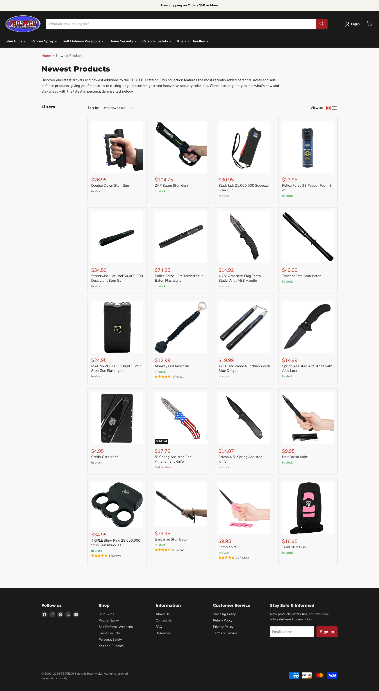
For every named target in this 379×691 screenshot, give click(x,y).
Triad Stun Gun (294, 547)
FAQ (159, 627)
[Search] (321, 24)
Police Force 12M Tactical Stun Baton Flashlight (179, 278)
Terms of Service (225, 633)
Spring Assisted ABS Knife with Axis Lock (307, 368)
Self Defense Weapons (82, 41)
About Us (163, 614)
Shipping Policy (224, 614)
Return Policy (222, 620)
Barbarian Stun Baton (172, 539)
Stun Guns (14, 41)
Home (46, 56)
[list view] (334, 108)
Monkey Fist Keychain (172, 366)
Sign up (327, 631)
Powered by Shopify (54, 678)
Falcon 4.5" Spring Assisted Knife (240, 459)
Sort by (93, 108)
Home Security (121, 41)
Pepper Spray (42, 41)
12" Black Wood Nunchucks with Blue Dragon (244, 368)
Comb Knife (227, 547)
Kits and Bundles (191, 41)
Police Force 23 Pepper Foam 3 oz (307, 188)
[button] (353, 24)
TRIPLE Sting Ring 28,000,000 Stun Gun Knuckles (115, 543)
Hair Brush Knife (295, 457)
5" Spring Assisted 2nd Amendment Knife (173, 459)
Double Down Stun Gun (110, 185)
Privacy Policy (223, 627)
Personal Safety (155, 41)
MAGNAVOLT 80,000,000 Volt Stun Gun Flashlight (116, 368)
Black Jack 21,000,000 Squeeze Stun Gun (243, 188)
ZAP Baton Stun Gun (171, 185)
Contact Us (164, 620)
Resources (163, 633)
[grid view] (328, 108)
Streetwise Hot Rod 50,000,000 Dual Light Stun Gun (117, 278)
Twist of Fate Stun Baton (301, 276)
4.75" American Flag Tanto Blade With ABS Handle (239, 278)
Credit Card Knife (104, 457)
